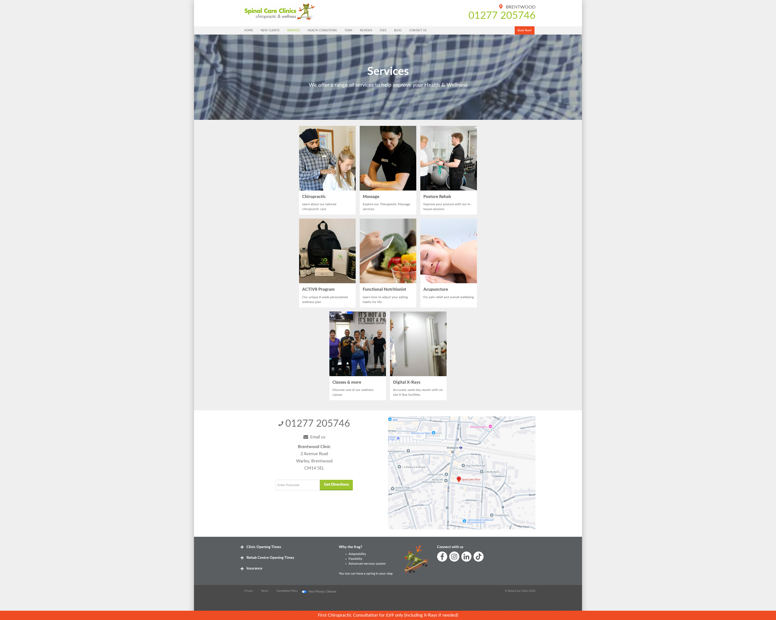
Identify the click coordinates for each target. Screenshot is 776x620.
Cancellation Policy (287, 591)
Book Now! (525, 30)
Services (293, 30)
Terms (264, 591)
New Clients (270, 30)
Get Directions (336, 484)
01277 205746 (502, 16)
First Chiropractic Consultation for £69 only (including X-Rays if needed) (388, 615)
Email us (317, 437)
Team (348, 30)
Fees (383, 30)
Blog (398, 30)
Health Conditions (322, 30)
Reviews (366, 30)
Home (248, 30)
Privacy (249, 591)
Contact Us (418, 30)
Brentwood (520, 7)
